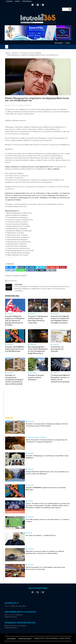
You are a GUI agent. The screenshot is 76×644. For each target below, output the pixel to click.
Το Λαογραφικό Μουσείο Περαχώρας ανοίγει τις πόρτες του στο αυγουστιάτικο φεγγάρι (60, 378)
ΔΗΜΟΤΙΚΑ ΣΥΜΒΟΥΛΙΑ (33, 437)
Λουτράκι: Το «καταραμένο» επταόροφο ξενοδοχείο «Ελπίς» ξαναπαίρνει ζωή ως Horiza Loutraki (14, 379)
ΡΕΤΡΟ (68, 43)
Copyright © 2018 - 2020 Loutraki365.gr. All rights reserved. (52, 638)
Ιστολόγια (15, 53)
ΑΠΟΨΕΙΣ (30, 533)
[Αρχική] (38, 18)
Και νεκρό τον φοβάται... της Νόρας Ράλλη (41, 535)
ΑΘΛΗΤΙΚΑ (30, 501)
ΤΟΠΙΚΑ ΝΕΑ (10, 264)
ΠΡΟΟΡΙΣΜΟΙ (59, 43)
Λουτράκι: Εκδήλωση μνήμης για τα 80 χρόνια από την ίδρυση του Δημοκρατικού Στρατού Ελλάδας (14, 320)
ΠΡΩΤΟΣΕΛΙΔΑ (27, 1)
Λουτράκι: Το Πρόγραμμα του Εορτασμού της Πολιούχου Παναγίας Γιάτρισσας (38, 319)
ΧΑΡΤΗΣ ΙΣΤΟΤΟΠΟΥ (24, 638)
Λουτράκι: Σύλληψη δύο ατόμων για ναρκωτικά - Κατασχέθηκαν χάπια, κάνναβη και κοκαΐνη (60, 319)
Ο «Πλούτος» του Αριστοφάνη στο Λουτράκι (57, 349)
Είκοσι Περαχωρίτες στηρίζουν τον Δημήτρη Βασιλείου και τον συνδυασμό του (37, 99)
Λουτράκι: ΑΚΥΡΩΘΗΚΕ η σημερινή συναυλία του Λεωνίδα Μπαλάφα (14, 349)
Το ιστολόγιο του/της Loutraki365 (30, 53)
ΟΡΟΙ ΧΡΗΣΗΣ (11, 638)
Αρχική (8, 53)
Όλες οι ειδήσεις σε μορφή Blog (15, 606)
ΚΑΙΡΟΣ (17, 1)
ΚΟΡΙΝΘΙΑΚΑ (31, 517)
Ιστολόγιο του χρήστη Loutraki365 (16, 275)
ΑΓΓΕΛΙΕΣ (9, 1)
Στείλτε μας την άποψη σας (14, 615)
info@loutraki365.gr (11, 617)
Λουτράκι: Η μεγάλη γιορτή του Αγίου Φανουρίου (36, 377)
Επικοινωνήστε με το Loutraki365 (15, 625)
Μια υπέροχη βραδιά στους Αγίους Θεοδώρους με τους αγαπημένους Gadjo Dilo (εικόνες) (38, 350)
